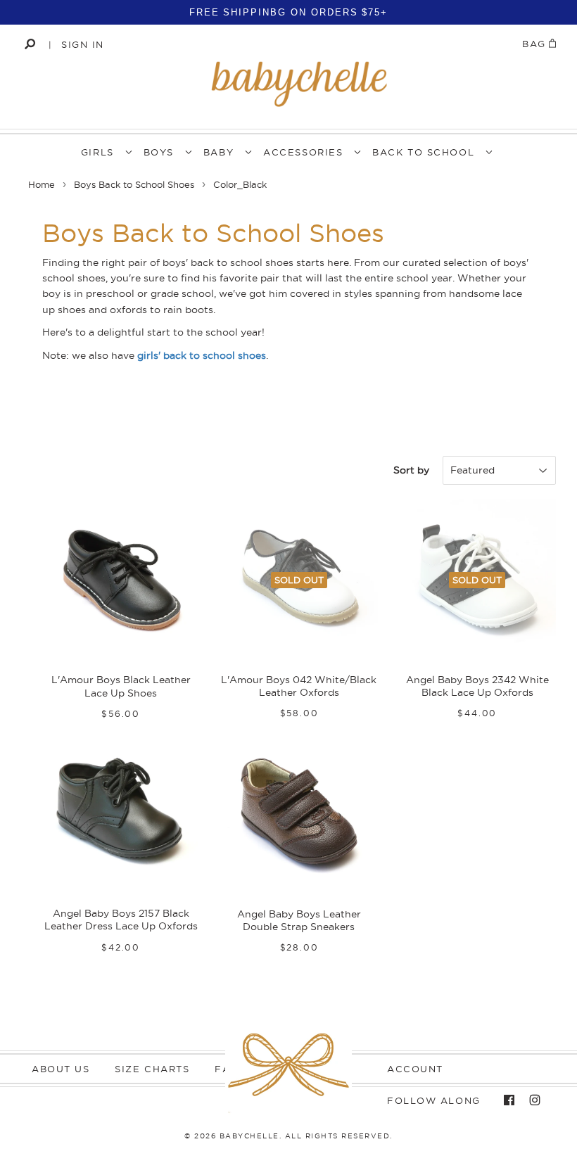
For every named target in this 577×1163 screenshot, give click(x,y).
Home (41, 184)
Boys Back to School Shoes (134, 184)
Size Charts (152, 1069)
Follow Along (434, 1100)
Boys (159, 152)
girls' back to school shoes (201, 355)
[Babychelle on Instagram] (531, 1100)
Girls (97, 152)
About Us (60, 1069)
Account (415, 1069)
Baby (218, 152)
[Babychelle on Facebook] (505, 1100)
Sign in (82, 44)
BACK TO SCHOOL (423, 152)
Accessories (303, 152)
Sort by (411, 470)
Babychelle (249, 1136)
